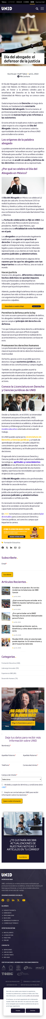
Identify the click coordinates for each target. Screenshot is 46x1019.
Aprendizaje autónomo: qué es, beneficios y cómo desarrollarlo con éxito (27, 628)
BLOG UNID (7, 918)
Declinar (32, 1010)
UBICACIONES (8, 952)
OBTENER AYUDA (12, 985)
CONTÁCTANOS (9, 955)
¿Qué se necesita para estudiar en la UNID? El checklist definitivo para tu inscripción (27, 602)
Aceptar (18, 1010)
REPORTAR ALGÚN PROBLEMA (30, 985)
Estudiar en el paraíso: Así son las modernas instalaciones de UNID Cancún (25, 590)
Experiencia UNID (9, 673)
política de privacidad (32, 996)
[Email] (15, 547)
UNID (6, 513)
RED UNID (7, 957)
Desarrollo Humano (10, 678)
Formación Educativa (12, 542)
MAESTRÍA (7, 938)
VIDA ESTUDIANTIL (10, 910)
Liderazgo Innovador (10, 668)
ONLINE (6, 940)
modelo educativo (9, 429)
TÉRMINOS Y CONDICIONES (31, 981)
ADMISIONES (8, 950)
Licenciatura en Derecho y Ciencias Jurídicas (21, 438)
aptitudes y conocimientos (27, 462)
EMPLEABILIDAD (9, 915)
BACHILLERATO (8, 932)
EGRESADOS (7, 913)
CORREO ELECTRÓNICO (11, 923)
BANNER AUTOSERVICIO (11, 920)
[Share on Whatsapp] (19, 547)
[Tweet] (7, 547)
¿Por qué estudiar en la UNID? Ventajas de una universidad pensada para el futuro (27, 615)
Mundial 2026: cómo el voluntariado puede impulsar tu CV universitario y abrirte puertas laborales (27, 641)
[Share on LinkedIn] (11, 547)
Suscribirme (23, 857)
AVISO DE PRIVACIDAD (13, 981)
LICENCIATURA (8, 935)
